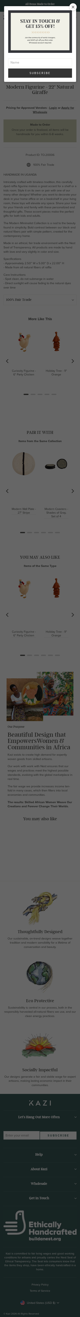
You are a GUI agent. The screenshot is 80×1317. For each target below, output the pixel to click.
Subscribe (40, 73)
